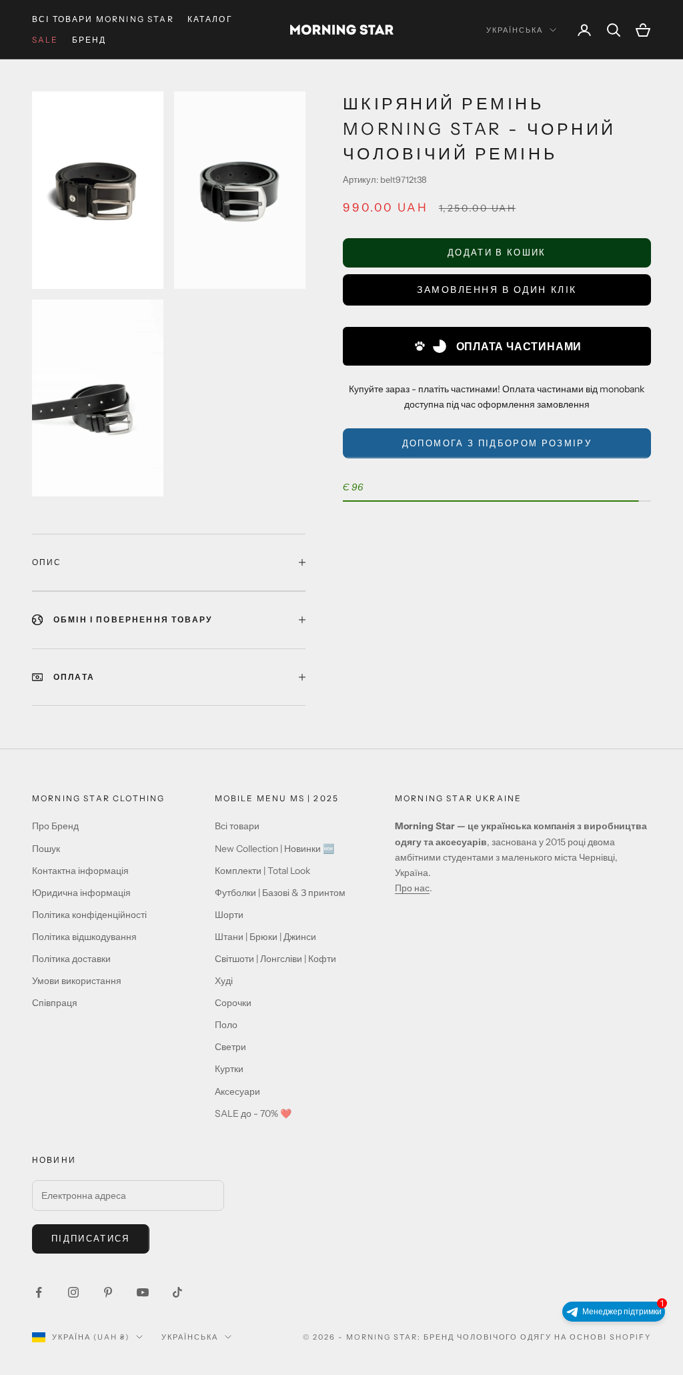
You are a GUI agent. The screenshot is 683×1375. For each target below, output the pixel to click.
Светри (230, 1047)
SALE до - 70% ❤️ (253, 1113)
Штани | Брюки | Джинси (265, 937)
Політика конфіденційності (89, 915)
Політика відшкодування (84, 937)
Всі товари (237, 826)
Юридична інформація (81, 893)
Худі (224, 981)
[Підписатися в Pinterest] (108, 1292)
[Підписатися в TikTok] (177, 1292)
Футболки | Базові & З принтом (280, 893)
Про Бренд (55, 826)
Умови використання (76, 981)
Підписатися (90, 1238)
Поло (226, 1025)
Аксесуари (237, 1091)
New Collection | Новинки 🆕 (274, 849)
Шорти (229, 915)
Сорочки (233, 1003)
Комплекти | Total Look (262, 871)
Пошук (46, 849)
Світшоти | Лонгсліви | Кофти (275, 959)
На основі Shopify (602, 1337)
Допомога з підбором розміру (497, 443)
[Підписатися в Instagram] (73, 1292)
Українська (514, 30)
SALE (45, 40)
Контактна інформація (80, 871)
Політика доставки (71, 959)
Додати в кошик (497, 252)
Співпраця (54, 1003)
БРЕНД (89, 40)
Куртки (229, 1069)
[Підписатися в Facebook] (38, 1292)
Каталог (210, 19)
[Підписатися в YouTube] (142, 1292)
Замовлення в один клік (496, 290)
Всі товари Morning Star (103, 19)
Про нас (412, 888)
